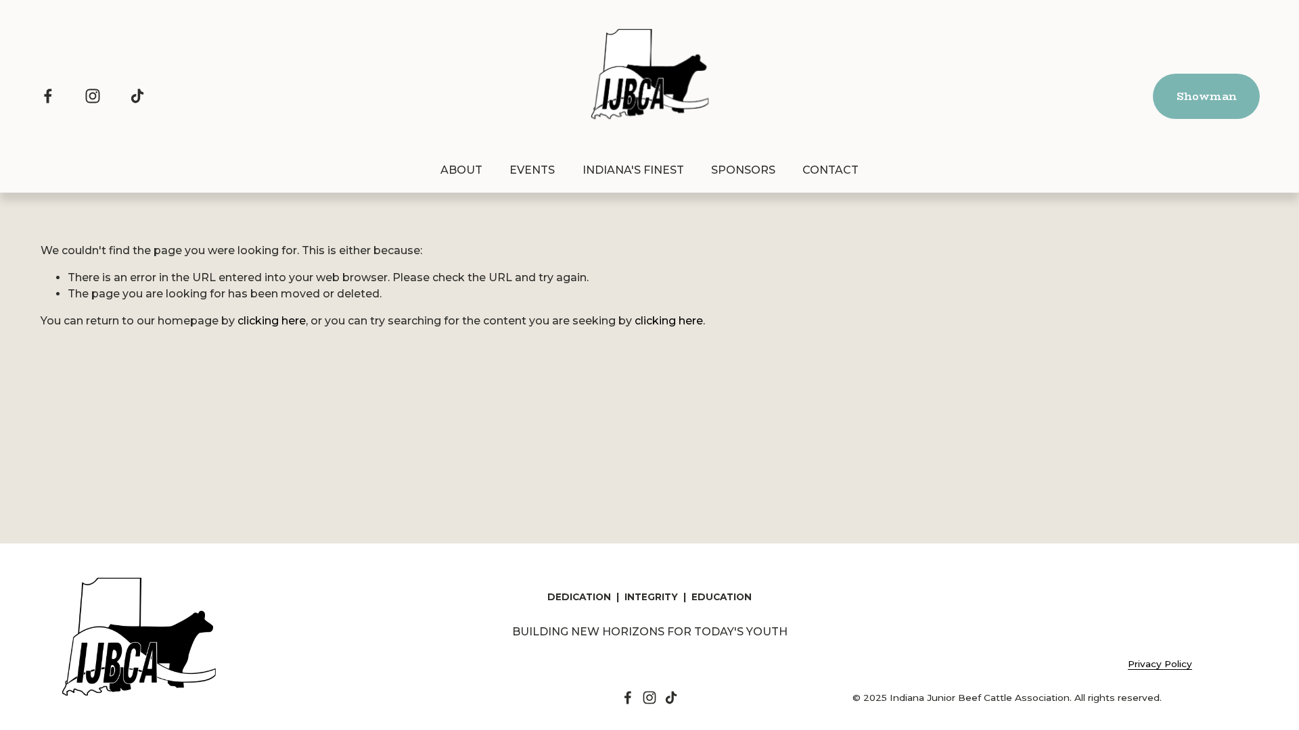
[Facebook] (48, 96)
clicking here (271, 320)
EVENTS (532, 170)
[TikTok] (137, 96)
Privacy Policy (1160, 663)
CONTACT (830, 170)
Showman (1207, 96)
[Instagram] (92, 96)
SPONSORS (743, 170)
